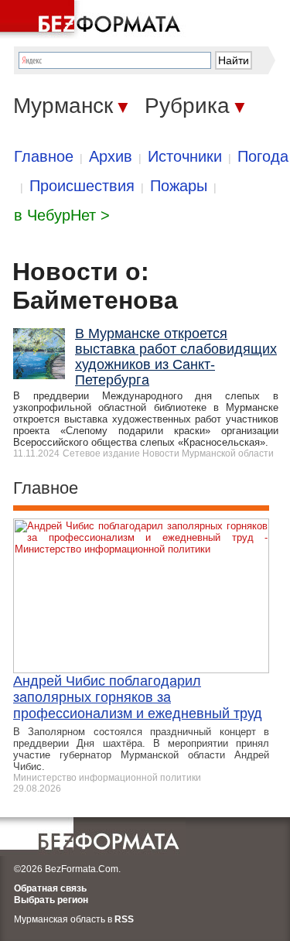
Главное (43, 156)
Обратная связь (50, 888)
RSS (124, 919)
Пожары (178, 185)
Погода (262, 156)
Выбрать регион (51, 900)
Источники (185, 156)
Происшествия (82, 185)
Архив (110, 156)
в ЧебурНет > (62, 215)
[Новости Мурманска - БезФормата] (93, 19)
